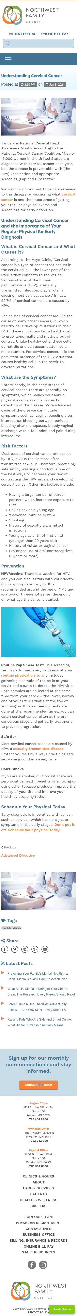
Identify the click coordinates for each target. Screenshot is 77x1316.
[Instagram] (43, 1265)
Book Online (62, 1309)
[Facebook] (4, 949)
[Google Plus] (34, 949)
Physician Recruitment (38, 1223)
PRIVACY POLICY (38, 1312)
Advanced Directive (18, 855)
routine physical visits (20, 675)
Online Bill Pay (54, 34)
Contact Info (39, 1229)
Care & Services (38, 1188)
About (39, 1182)
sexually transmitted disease (38, 749)
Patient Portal (22, 34)
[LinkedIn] (24, 949)
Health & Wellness (38, 1200)
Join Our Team (38, 1217)
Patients (38, 1194)
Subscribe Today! (38, 1085)
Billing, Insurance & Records (38, 1240)
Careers (38, 1206)
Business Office (38, 1234)
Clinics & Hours (38, 1176)
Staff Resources (38, 1252)
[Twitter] (14, 949)
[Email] (44, 949)
